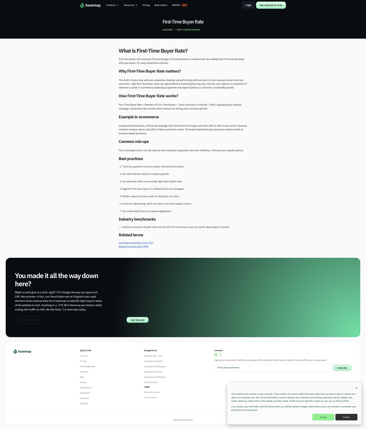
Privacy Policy (150, 397)
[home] (90, 5)
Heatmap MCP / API (153, 356)
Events (83, 382)
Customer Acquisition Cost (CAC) (136, 243)
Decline (346, 417)
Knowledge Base (88, 366)
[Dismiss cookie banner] (356, 388)
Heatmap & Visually (153, 371)
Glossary (84, 403)
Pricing (146, 5)
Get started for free (271, 5)
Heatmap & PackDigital (155, 377)
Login (248, 5)
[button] (113, 5)
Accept (323, 417)
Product (84, 356)
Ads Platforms (150, 382)
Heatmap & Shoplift (153, 361)
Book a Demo (161, 5)
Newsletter (85, 393)
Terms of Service (152, 392)
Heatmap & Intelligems (155, 366)
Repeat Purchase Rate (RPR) (134, 246)
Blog (82, 377)
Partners (84, 371)
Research (84, 398)
